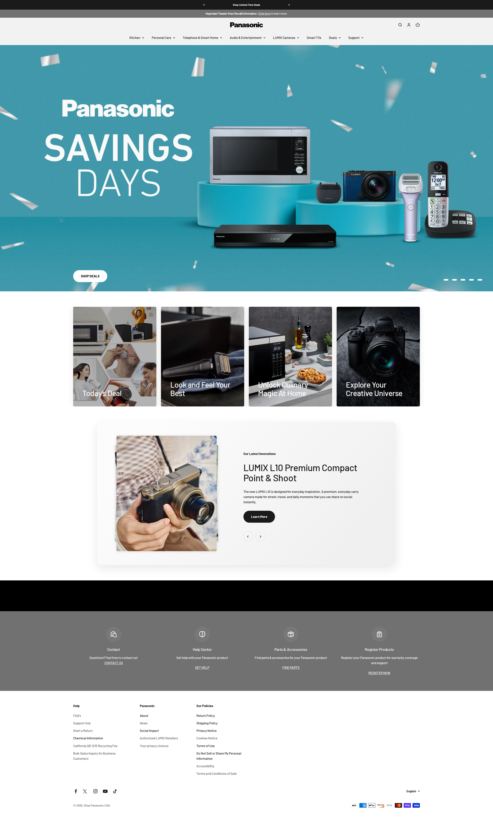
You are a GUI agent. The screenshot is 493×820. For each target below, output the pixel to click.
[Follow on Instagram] (95, 791)
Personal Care (161, 37)
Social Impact (149, 730)
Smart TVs (314, 37)
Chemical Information (88, 738)
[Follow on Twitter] (85, 791)
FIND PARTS (290, 667)
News (144, 723)
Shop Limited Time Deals (246, 4)
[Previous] (204, 5)
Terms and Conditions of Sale (216, 773)
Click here (264, 13)
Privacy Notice (206, 730)
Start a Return (83, 730)
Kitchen (134, 37)
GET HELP (202, 667)
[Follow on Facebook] (75, 791)
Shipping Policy (207, 723)
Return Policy (205, 715)
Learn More (259, 516)
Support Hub (82, 723)
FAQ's (77, 715)
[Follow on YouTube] (105, 791)
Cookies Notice (206, 738)
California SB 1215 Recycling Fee (95, 746)
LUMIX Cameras (284, 37)
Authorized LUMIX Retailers (159, 738)
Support (354, 37)
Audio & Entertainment (246, 37)
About (144, 715)
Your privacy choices (154, 746)
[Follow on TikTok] (115, 791)
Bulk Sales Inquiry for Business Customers (94, 755)
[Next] (289, 5)
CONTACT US (113, 663)
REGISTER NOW (379, 673)
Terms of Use (205, 746)
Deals (333, 37)
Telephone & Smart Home (200, 37)
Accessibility (205, 766)
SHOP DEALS (90, 276)
